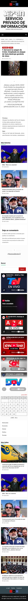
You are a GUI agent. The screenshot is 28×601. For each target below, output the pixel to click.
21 (6, 410)
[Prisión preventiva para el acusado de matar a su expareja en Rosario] (14, 179)
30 (14, 414)
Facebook (19, 588)
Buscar (3, 263)
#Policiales (16, 99)
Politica (4, 432)
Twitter (13, 588)
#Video (10, 99)
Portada (4, 435)
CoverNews (15, 598)
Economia (4, 426)
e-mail (8, 588)
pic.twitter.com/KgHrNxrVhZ (14, 102)
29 (10, 414)
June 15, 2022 (19, 107)
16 (14, 407)
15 (10, 407)
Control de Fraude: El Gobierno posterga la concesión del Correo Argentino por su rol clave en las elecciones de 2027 (13, 466)
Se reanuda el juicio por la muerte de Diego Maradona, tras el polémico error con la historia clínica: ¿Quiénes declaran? (14, 217)
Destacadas (5, 47)
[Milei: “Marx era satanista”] (14, 154)
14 (6, 407)
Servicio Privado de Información (14, 22)
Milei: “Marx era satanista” (9, 165)
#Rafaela (7, 91)
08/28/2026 (6, 166)
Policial (10, 47)
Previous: (13, 123)
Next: (13, 133)
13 (3, 407)
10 (17, 404)
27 (3, 414)
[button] (2, 34)
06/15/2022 (6, 58)
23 (14, 410)
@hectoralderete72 (14, 254)
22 (10, 410)
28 (6, 414)
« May (12, 417)
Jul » (16, 417)
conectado (19, 233)
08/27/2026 (6, 193)
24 (17, 410)
